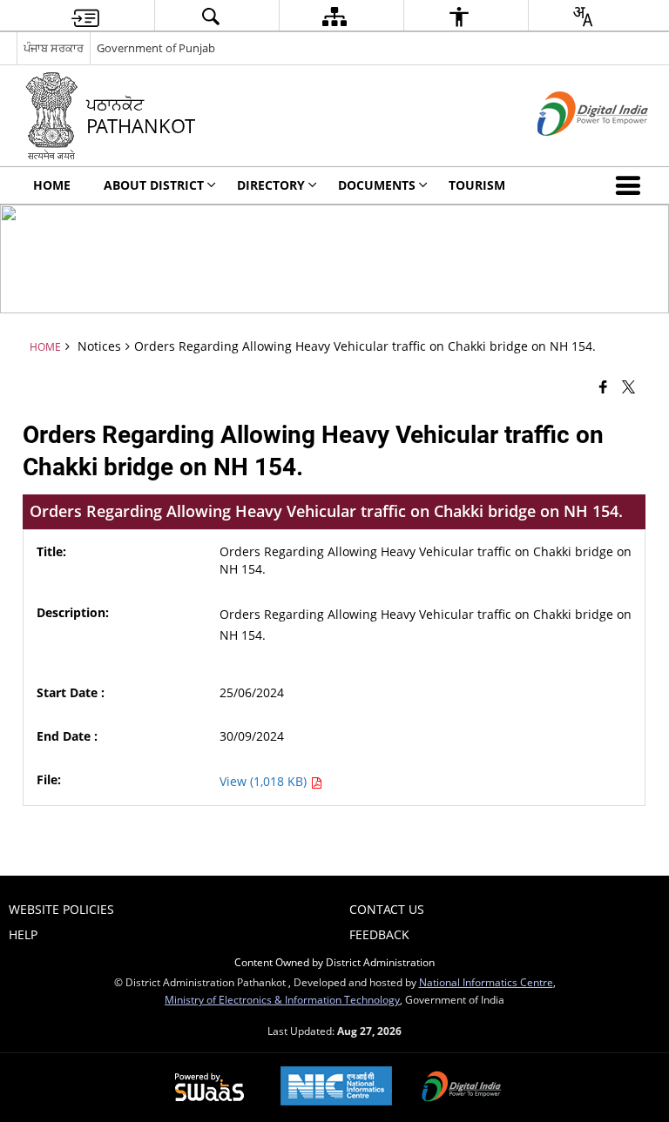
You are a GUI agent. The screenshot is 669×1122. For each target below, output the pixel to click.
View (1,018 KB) (265, 781)
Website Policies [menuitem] (61, 909)
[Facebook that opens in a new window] (603, 386)
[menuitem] (85, 16)
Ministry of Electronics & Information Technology (282, 999)
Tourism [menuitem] (477, 185)
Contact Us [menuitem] (386, 909)
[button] (631, 185)
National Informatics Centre (486, 982)
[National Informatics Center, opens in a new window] (336, 1087)
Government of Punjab (156, 48)
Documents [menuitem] (377, 185)
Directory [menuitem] (271, 185)
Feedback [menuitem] (379, 934)
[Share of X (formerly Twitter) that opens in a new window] (628, 386)
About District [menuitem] (154, 185)
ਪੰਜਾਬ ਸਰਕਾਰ (54, 48)
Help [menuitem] (23, 934)
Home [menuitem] (52, 185)
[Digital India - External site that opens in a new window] (571, 150)
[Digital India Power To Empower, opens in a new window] (462, 1088)
